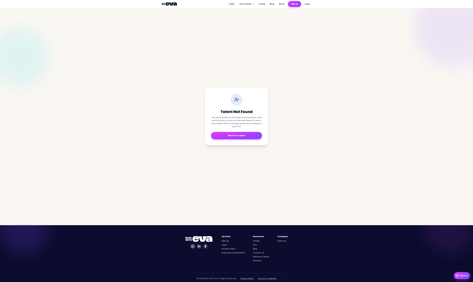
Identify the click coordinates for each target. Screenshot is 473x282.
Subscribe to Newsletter (233, 252)
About (281, 4)
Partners (257, 260)
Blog (272, 4)
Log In (307, 4)
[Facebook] (205, 246)
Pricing (262, 4)
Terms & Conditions (267, 278)
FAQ (255, 244)
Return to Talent (236, 135)
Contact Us (258, 252)
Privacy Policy (247, 278)
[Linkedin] (199, 246)
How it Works (245, 4)
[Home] (170, 4)
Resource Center (261, 256)
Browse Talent (229, 248)
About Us (281, 240)
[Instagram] (192, 246)
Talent (232, 4)
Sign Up (294, 4)
